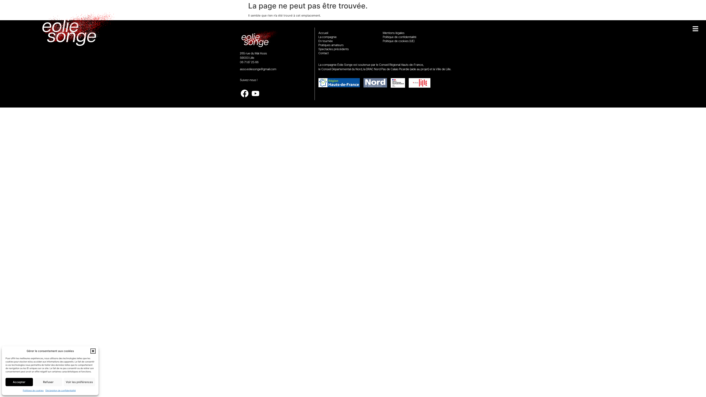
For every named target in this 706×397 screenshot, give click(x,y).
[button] (93, 351)
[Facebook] (244, 93)
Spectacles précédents (333, 49)
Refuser (48, 382)
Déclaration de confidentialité (60, 390)
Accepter (19, 382)
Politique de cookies (33, 390)
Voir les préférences (79, 382)
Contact (323, 53)
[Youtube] (255, 93)
